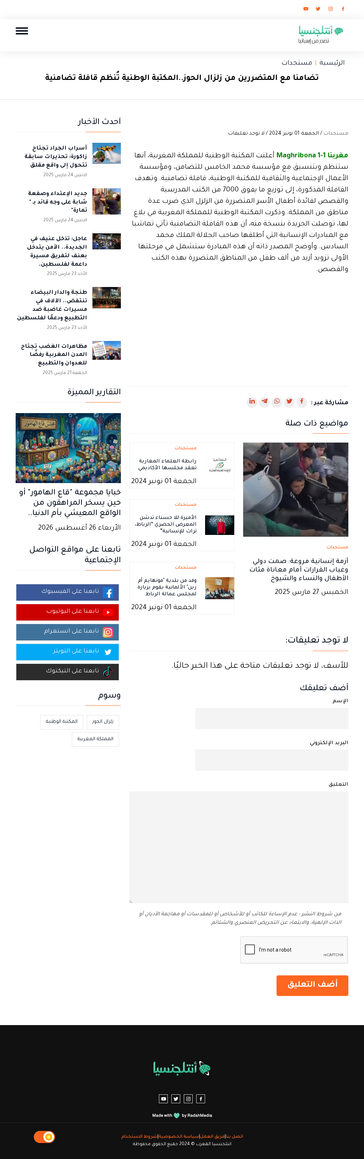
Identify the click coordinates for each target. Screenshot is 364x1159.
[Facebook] (343, 10)
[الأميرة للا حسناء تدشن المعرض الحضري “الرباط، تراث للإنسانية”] (219, 526)
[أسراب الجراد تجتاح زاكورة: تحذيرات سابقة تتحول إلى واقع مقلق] (106, 157)
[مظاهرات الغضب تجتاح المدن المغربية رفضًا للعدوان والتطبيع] (106, 355)
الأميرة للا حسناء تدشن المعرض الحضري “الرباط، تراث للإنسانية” (166, 525)
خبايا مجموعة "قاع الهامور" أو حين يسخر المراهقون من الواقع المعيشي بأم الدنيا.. (70, 503)
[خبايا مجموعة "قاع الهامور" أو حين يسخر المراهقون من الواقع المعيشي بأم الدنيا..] (68, 449)
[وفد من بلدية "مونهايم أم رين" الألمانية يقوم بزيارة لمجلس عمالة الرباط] (219, 589)
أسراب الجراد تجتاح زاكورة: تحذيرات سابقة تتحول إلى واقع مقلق (56, 157)
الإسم (340, 701)
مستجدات (297, 63)
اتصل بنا (234, 1136)
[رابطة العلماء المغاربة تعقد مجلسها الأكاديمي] (219, 466)
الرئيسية (332, 63)
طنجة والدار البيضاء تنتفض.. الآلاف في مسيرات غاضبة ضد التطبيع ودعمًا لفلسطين (52, 305)
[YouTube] (305, 10)
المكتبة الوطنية (61, 722)
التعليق (338, 785)
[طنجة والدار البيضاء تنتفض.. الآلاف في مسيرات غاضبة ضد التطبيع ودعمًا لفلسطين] (106, 301)
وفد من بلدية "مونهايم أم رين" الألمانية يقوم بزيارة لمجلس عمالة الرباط (167, 587)
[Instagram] (330, 10)
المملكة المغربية (95, 739)
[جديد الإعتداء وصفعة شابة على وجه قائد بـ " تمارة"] (106, 202)
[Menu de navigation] (22, 31)
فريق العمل (212, 1136)
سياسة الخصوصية (179, 1136)
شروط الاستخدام (139, 1136)
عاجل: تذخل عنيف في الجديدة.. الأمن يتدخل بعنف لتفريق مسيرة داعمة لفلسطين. (57, 251)
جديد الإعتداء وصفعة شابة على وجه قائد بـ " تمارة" (57, 202)
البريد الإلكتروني (329, 743)
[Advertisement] (238, 325)
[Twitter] (318, 10)
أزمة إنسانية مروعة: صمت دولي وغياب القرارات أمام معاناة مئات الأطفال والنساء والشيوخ (298, 570)
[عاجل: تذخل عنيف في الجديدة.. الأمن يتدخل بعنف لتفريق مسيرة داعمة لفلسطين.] (106, 247)
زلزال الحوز (102, 722)
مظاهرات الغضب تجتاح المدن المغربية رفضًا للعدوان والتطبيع (54, 355)
